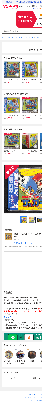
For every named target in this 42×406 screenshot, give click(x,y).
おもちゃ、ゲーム (21, 37)
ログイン (35, 8)
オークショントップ (8, 37)
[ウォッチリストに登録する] (17, 75)
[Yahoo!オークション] (16, 6)
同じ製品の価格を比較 (23, 243)
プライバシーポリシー (32, 398)
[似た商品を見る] (7, 210)
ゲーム (31, 37)
